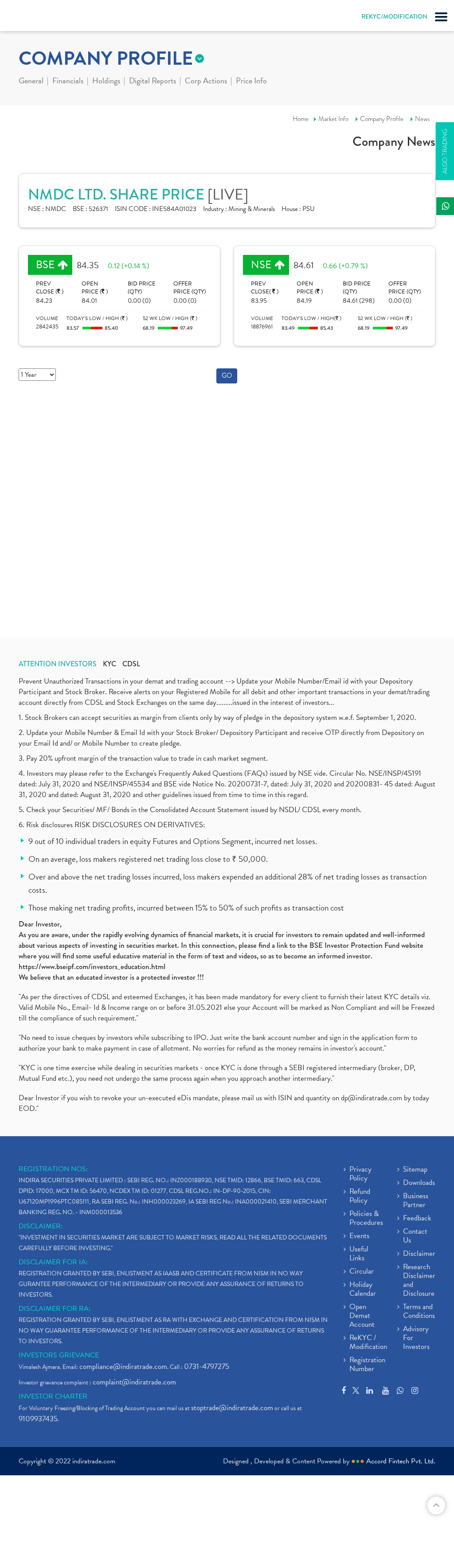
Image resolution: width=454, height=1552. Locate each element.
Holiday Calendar (362, 1289)
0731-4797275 (206, 1366)
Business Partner (415, 1201)
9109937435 (38, 1418)
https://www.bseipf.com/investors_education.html (92, 966)
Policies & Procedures (366, 1218)
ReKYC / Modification (368, 1342)
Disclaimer (419, 1254)
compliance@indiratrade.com (123, 1366)
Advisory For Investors (416, 1338)
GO (227, 375)
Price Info (251, 81)
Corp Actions (206, 81)
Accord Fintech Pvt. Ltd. (400, 1461)
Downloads (419, 1183)
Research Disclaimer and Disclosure (419, 1281)
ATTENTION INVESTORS (58, 664)
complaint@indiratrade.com (134, 1382)
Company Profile (381, 118)
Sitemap (415, 1170)
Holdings (106, 81)
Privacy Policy (360, 1174)
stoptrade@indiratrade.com (232, 1407)
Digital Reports (152, 81)
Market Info (333, 118)
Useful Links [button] (358, 1254)
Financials (67, 81)
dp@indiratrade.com (372, 1097)
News (422, 118)
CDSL (131, 664)
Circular (361, 1272)
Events (359, 1236)
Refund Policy (359, 1196)
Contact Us (415, 1236)
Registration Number (367, 1365)
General (31, 81)
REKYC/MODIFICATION (394, 16)
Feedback (417, 1219)
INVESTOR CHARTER (53, 1396)
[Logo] (29, 17)
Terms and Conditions (419, 1311)
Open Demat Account (362, 1316)
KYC (109, 664)
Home (301, 118)
